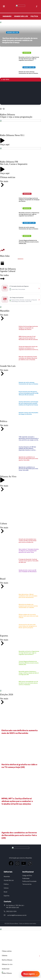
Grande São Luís (21, 16)
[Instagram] (17, 863)
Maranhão (7, 16)
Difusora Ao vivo (7, 964)
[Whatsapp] (30, 863)
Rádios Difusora (7, 973)
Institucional (5, 969)
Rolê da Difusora (7, 960)
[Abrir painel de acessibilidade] (4, 973)
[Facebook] (11, 863)
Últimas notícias (7, 951)
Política (34, 16)
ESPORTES (26, 52)
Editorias (21, 955)
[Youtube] (23, 863)
